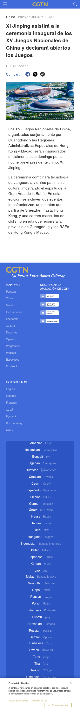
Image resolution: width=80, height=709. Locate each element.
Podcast (11, 353)
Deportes (11, 332)
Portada (11, 291)
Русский (11, 416)
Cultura (10, 325)
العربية (10, 409)
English (10, 389)
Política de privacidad (18, 700)
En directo (12, 366)
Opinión (11, 339)
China (9, 298)
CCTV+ (10, 430)
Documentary (14, 423)
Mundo (10, 305)
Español (11, 396)
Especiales (12, 359)
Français (11, 402)
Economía (12, 319)
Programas (13, 346)
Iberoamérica (14, 312)
